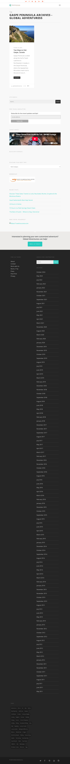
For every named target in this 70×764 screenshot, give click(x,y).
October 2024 (41, 272)
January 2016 (41, 503)
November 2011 (42, 668)
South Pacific (14, 741)
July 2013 (39, 609)
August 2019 (41, 362)
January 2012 (41, 660)
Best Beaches (14, 711)
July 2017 (39, 441)
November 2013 (42, 593)
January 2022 (41, 288)
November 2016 (42, 464)
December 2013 (42, 589)
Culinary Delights (25, 714)
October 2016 (41, 468)
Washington (22, 744)
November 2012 (42, 629)
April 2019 (40, 374)
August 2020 (41, 331)
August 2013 (41, 605)
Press (12, 271)
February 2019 (41, 382)
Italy (12, 726)
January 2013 (41, 625)
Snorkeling (18, 738)
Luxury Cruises (23, 726)
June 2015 (40, 527)
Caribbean (13, 714)
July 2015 (39, 523)
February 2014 (41, 582)
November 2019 (42, 350)
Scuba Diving (28, 735)
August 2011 (41, 680)
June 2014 (40, 566)
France (17, 720)
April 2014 (40, 574)
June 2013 (40, 613)
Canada (14, 28)
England (17, 717)
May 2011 (40, 691)
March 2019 (40, 378)
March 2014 (40, 578)
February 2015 (41, 539)
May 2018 (40, 409)
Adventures (13, 708)
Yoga (26, 747)
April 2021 (40, 319)
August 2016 (41, 476)
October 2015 (41, 511)
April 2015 (40, 531)
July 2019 (39, 366)
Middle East (18, 732)
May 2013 (40, 617)
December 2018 (42, 386)
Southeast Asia (25, 738)
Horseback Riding (24, 723)
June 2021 (40, 311)
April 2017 (40, 448)
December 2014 (42, 546)
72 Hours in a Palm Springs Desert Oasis (22, 208)
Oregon (24, 732)
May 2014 (40, 570)
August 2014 (41, 558)
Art (22, 708)
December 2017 (42, 425)
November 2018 (42, 390)
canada (26, 711)
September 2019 (42, 358)
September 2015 (42, 515)
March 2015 (40, 535)
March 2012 (40, 656)
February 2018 (41, 417)
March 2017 (40, 452)
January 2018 (41, 421)
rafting (21, 735)
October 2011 (41, 672)
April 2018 (40, 413)
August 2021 (41, 303)
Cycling (12, 717)
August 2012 (41, 640)
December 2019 (42, 347)
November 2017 (42, 429)
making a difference (23, 729)
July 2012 (39, 644)
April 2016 (40, 491)
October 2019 (41, 354)
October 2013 (41, 597)
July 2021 (39, 307)
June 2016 (40, 484)
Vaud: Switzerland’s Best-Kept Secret (21, 200)
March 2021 (40, 323)
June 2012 (40, 648)
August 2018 (41, 401)
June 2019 (40, 370)
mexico (13, 732)
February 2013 (41, 621)
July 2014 (39, 562)
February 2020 (41, 339)
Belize (29, 708)
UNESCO (13, 744)
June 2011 (40, 687)
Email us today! (35, 244)
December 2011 (42, 664)
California (21, 711)
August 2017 (41, 437)
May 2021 (40, 315)
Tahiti (19, 741)
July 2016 (39, 480)
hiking (17, 723)
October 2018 (41, 393)
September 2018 (42, 397)
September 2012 (42, 637)
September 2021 (42, 299)
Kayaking (16, 726)
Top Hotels (24, 741)
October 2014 (41, 550)
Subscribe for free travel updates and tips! (24, 113)
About (13, 261)
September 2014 (42, 554)
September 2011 (42, 676)
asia (25, 708)
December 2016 (42, 460)
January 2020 (41, 343)
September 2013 (42, 601)
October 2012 (41, 633)
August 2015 (41, 519)
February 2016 (41, 499)
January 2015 (41, 542)
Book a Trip (14, 269)
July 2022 (39, 280)
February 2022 (41, 284)
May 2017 (40, 444)
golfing (12, 723)
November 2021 (42, 292)
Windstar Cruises (15, 747)
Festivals (27, 717)
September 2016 (42, 472)
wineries (22, 747)
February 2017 (41, 456)
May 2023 (40, 276)
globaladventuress (17, 86)
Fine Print (14, 274)
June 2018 (40, 405)
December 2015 (42, 507)
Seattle (12, 738)
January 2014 (41, 586)
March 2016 (40, 495)
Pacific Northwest (15, 735)
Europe (22, 717)
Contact (13, 264)
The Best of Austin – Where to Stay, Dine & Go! (24, 212)
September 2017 (42, 433)
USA (17, 744)
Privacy (13, 276)
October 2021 (41, 296)
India (30, 723)
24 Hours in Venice (15, 204)
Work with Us (15, 266)
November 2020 (42, 327)
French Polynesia (24, 720)
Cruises (19, 714)
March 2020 (40, 335)
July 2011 (39, 684)
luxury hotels (14, 729)
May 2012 (40, 652)
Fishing (12, 720)
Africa (19, 708)
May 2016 (40, 488)
